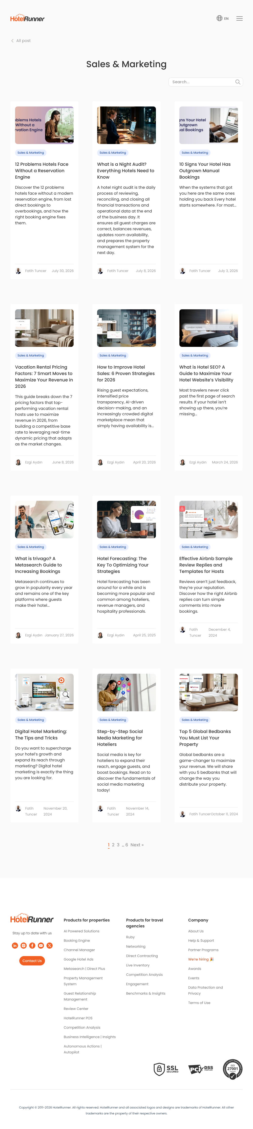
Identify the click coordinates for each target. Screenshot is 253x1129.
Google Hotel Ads (78, 959)
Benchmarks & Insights (145, 993)
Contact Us (32, 960)
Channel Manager (79, 949)
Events (193, 978)
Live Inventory (137, 965)
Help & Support (201, 940)
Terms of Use (199, 1002)
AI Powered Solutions (81, 931)
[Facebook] (32, 945)
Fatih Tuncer (35, 270)
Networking (135, 946)
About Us (196, 931)
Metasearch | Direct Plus (84, 968)
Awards (194, 968)
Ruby (130, 937)
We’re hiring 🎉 (201, 959)
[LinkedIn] (15, 945)
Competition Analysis (82, 1027)
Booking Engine (77, 940)
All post (23, 40)
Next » (137, 845)
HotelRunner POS (78, 1018)
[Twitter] (49, 945)
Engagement (137, 984)
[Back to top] (243, 1106)
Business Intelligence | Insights (90, 1036)
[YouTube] (41, 945)
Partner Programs (203, 949)
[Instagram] (24, 945)
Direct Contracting (142, 955)
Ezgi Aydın (33, 462)
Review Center (76, 1008)
